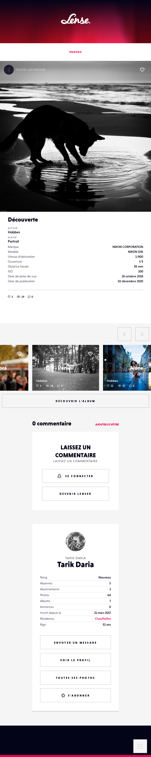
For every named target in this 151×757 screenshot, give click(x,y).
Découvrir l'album (75, 401)
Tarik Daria (75, 564)
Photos (75, 52)
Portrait (13, 241)
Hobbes (14, 232)
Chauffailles (103, 618)
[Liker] (142, 70)
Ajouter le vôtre (107, 424)
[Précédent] (124, 334)
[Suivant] (142, 334)
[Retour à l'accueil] (75, 19)
